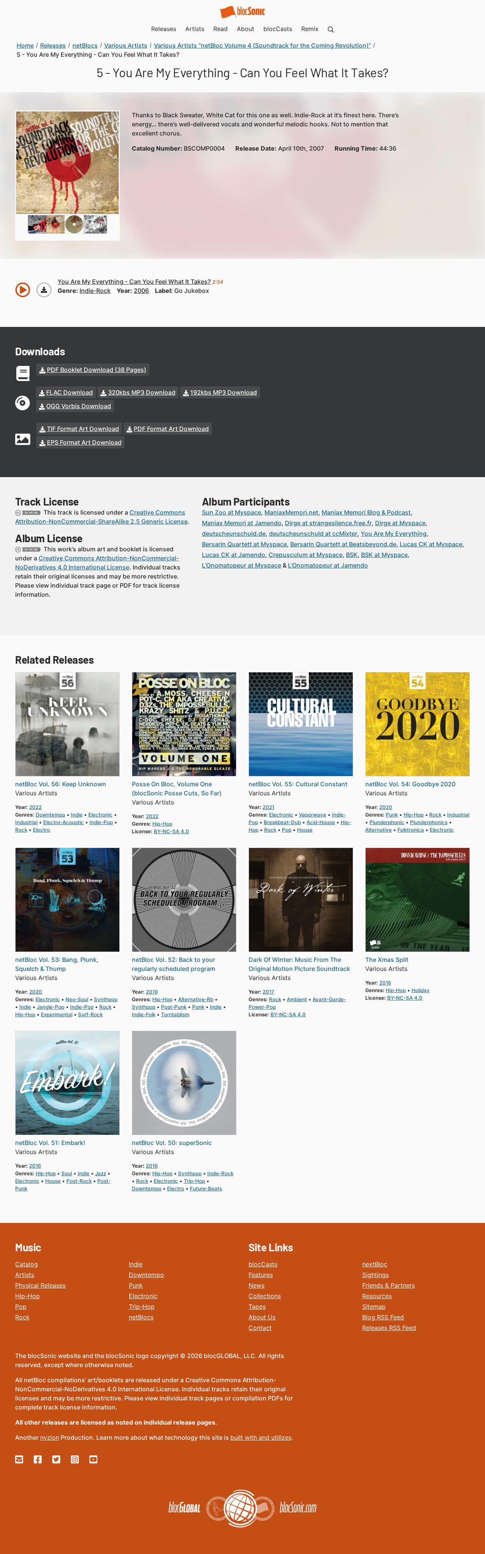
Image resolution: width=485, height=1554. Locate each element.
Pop (21, 1306)
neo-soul (77, 999)
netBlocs (141, 1317)
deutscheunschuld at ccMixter (313, 533)
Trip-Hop (142, 1306)
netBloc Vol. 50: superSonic (172, 1142)
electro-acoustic (63, 822)
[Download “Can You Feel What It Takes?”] (44, 289)
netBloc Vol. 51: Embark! (50, 1142)
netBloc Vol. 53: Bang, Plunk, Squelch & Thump (57, 964)
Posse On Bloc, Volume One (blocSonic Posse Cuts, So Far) (177, 788)
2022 (35, 807)
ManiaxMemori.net (291, 512)
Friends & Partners (388, 1285)
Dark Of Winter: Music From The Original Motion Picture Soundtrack (299, 964)
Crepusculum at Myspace (306, 554)
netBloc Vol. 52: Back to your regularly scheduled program (173, 964)
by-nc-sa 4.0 (171, 831)
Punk (136, 1285)
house (305, 830)
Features (261, 1275)
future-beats (206, 1188)
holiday (420, 990)
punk (392, 815)
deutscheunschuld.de (234, 533)
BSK (352, 554)
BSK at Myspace (384, 554)
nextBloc (374, 1264)
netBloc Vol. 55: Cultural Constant (298, 784)
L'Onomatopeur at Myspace (241, 565)
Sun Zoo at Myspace (231, 512)
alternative (378, 830)
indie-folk (143, 1014)
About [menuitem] (245, 29)
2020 (385, 807)
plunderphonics (428, 822)
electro (41, 830)
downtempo (50, 815)
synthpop (105, 999)
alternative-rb (195, 999)
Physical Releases (40, 1285)
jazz (100, 1173)
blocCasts (263, 1264)
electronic (100, 815)
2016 (385, 983)
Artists (24, 1275)
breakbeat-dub (282, 822)
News (256, 1285)
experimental (56, 1014)
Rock (22, 1317)
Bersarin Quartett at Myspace (244, 544)
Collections (265, 1296)
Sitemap (374, 1306)
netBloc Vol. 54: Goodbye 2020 (410, 784)
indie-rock (95, 290)
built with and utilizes (260, 1437)
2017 (268, 992)
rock (21, 830)
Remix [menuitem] (310, 29)
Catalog (26, 1264)
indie (77, 815)
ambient (297, 999)
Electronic (143, 1296)
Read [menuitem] (220, 29)
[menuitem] (331, 29)
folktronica (410, 830)
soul (66, 1173)
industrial (26, 822)
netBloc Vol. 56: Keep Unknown (60, 784)
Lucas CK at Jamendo (233, 554)
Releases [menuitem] (163, 29)
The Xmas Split (386, 959)
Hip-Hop (27, 1296)
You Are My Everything (394, 533)
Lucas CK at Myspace (431, 544)
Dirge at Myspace (400, 523)
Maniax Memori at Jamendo (242, 523)
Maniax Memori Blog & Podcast (366, 512)
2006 (141, 290)
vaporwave (312, 815)
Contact (260, 1328)
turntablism (175, 1014)
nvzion (49, 1437)
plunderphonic (386, 822)
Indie (135, 1264)
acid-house (321, 822)
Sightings (375, 1275)
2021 (268, 807)
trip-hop (194, 1181)
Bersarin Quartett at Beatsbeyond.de (343, 544)
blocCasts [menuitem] (277, 29)
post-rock (79, 1181)
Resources (377, 1296)
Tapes (257, 1306)
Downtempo (146, 1275)
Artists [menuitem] (194, 29)
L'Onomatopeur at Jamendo (328, 565)
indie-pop (101, 822)
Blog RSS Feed (383, 1317)
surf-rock (90, 1014)
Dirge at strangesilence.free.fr (328, 523)
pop (286, 830)
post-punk (173, 1007)
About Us (262, 1317)
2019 (152, 992)
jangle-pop (50, 1007)
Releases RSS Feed (389, 1328)
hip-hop (162, 824)
